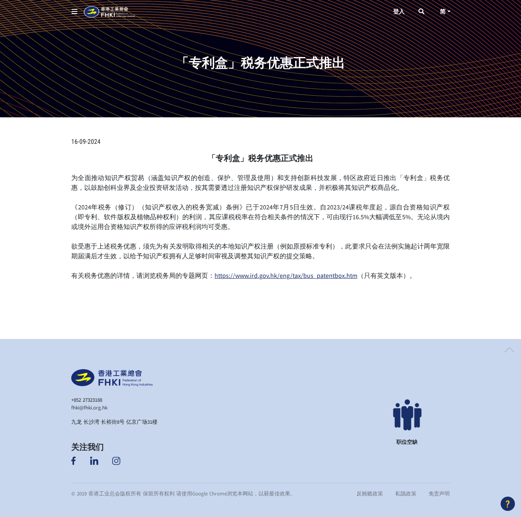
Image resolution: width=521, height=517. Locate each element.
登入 (399, 11)
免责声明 (439, 493)
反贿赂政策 (370, 493)
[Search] (421, 12)
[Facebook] (74, 460)
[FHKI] (109, 11)
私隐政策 (405, 493)
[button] (74, 12)
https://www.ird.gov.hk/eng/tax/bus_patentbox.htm (286, 275)
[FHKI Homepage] (112, 376)
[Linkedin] (94, 460)
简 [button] (443, 11)
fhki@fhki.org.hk (89, 407)
